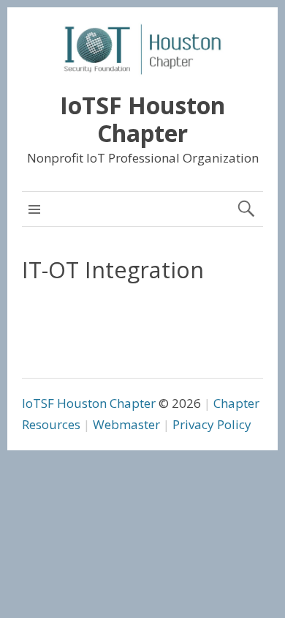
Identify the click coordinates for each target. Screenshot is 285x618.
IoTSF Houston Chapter (142, 119)
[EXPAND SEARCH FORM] (246, 209)
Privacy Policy (211, 424)
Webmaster (126, 424)
